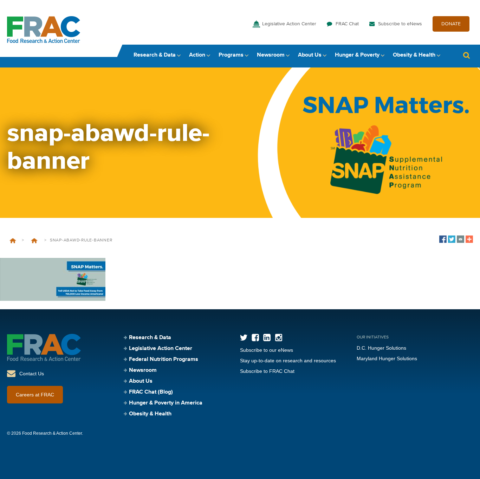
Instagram (278, 337)
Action (197, 55)
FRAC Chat (347, 23)
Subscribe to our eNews (266, 350)
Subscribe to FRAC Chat (267, 371)
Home (13, 241)
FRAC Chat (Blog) (151, 392)
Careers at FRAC (35, 394)
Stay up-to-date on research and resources (288, 360)
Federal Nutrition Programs (163, 359)
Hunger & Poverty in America (165, 403)
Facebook (255, 337)
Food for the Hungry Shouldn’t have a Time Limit (34, 241)
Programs (231, 55)
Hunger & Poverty (357, 55)
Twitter (243, 337)
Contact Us (31, 373)
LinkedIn (267, 337)
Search (466, 55)
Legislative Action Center (289, 23)
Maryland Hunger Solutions (387, 358)
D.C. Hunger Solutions (381, 348)
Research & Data (155, 55)
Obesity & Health (414, 55)
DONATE (451, 23)
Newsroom (271, 55)
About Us (310, 55)
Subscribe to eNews (400, 23)
